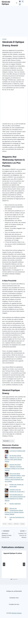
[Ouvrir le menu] (16, 3)
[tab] (12, 579)
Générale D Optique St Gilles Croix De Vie (6, 534)
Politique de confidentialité (14, 591)
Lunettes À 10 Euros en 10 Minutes (22, 534)
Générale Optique (16, 613)
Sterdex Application (15, 503)
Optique (4, 39)
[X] (22, 1)
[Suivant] (24, 564)
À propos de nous (14, 604)
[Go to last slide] (4, 564)
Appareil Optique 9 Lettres (12, 553)
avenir (4, 523)
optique (22, 523)
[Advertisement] (14, 22)
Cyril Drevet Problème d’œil (17, 451)
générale (16, 523)
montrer (11, 441)
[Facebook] (20, 1)
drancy (10, 523)
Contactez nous (14, 597)
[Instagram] (20, 4)
